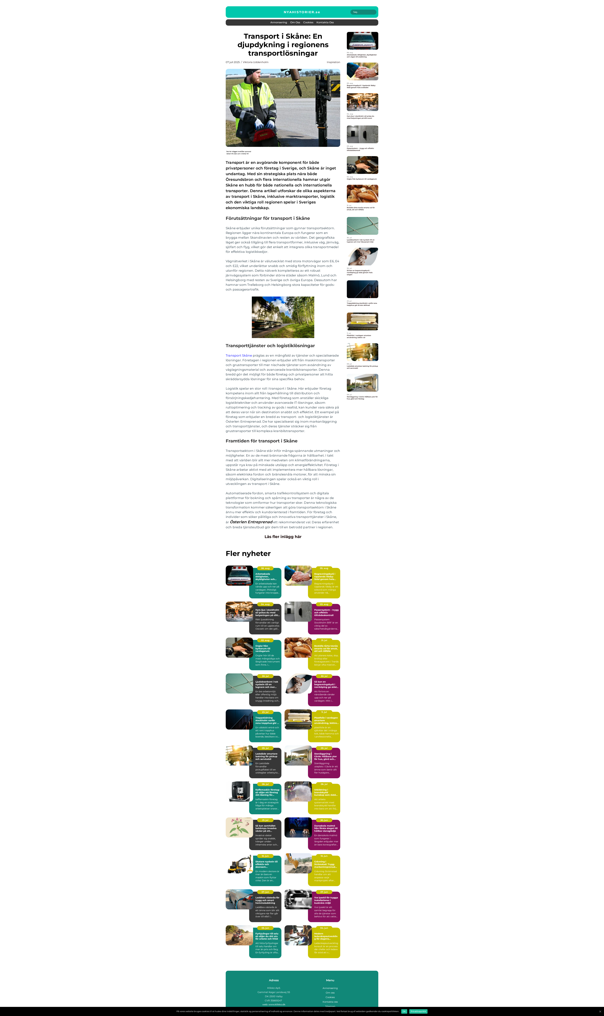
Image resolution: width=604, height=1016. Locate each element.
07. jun (265, 892)
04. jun (324, 928)
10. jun (265, 856)
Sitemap (330, 1006)
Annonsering (278, 22)
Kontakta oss (325, 22)
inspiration (333, 62)
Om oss (295, 22)
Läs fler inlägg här (283, 536)
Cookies (308, 22)
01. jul (265, 820)
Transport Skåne (239, 355)
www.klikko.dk (276, 1004)
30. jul (265, 676)
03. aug (324, 604)
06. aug (265, 568)
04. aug (265, 604)
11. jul (324, 712)
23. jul (265, 712)
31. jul (324, 640)
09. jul (265, 748)
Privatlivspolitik (418, 1011)
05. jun (265, 928)
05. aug (324, 568)
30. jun (324, 820)
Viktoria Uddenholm (255, 62)
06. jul (265, 784)
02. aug (265, 640)
